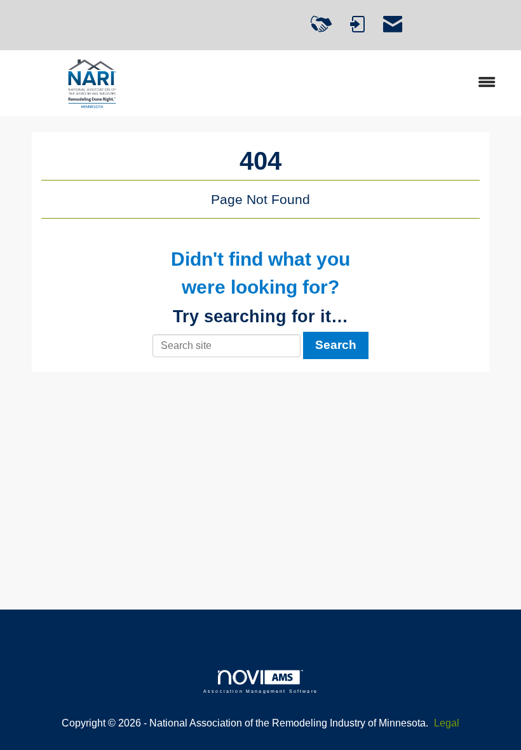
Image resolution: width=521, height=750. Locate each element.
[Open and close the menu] (341, 83)
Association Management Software (260, 690)
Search (335, 344)
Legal (446, 723)
